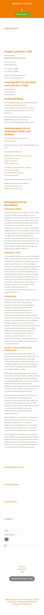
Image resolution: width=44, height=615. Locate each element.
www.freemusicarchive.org (13, 188)
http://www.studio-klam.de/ (13, 152)
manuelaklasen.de (16, 78)
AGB (22, 572)
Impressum (22, 566)
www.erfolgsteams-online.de (13, 173)
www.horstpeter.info (11, 163)
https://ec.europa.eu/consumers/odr (21, 108)
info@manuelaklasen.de (26, 602)
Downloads (22, 14)
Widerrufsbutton (22, 579)
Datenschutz (22, 569)
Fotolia (17, 158)
